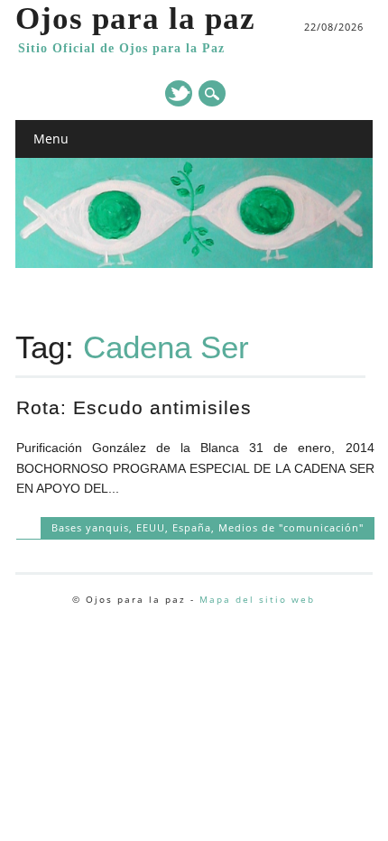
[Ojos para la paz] (194, 263)
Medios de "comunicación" (291, 527)
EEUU (150, 527)
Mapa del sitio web (257, 599)
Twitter (178, 93)
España (191, 527)
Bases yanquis (90, 527)
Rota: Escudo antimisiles (134, 407)
